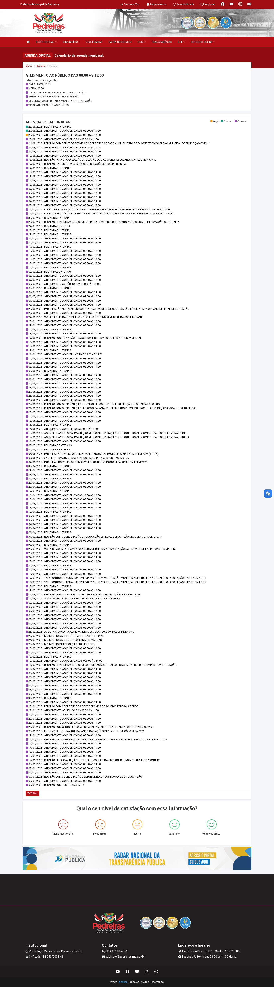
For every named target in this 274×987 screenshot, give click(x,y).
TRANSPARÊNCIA (162, 41)
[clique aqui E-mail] (117, 971)
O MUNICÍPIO (70, 41)
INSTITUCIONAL (45, 41)
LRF (180, 41)
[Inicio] (28, 42)
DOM (141, 41)
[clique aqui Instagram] (146, 971)
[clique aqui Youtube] (137, 971)
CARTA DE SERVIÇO (120, 41)
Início (29, 66)
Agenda (41, 66)
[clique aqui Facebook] (127, 971)
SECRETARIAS (94, 41)
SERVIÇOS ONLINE (202, 41)
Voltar (33, 793)
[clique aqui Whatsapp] (156, 971)
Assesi (123, 981)
